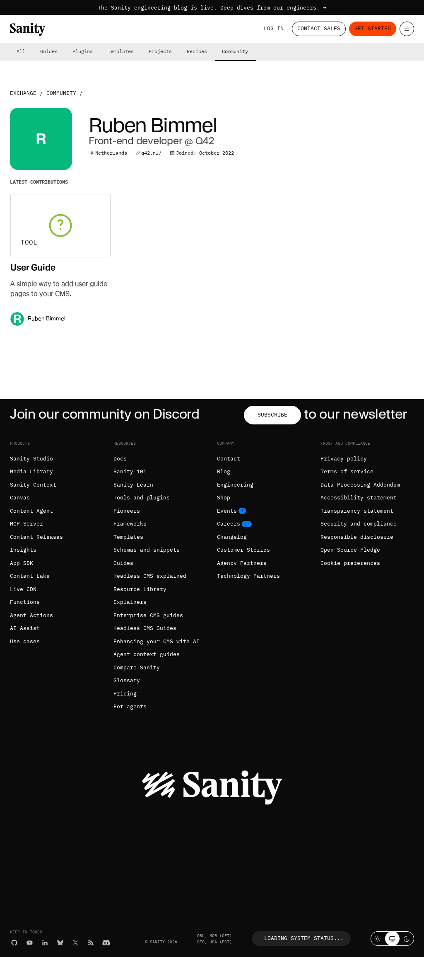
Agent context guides (146, 654)
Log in (274, 28)
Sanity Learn (133, 484)
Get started (372, 28)
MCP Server (26, 523)
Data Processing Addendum (360, 484)
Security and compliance (358, 523)
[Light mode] (378, 938)
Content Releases (36, 536)
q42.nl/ (151, 153)
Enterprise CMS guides (148, 615)
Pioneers (126, 510)
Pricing (125, 693)
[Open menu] (407, 29)
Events (227, 510)
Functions (25, 602)
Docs (120, 458)
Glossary (126, 680)
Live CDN (23, 589)
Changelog (232, 536)
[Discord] (106, 942)
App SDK (21, 563)
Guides (49, 51)
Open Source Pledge (350, 549)
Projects (160, 51)
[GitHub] (14, 942)
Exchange (23, 93)
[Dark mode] (407, 938)
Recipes (197, 51)
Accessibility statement (358, 497)
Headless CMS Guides (144, 628)
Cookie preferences (350, 563)
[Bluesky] (60, 942)
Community (235, 51)
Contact (228, 458)
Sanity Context (33, 484)
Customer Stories (243, 549)
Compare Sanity (136, 667)
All (21, 51)
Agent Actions (31, 615)
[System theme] (392, 938)
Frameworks (130, 523)
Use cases (25, 641)
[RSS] (91, 942)
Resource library (139, 589)
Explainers (130, 602)
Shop (223, 497)
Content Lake (30, 575)
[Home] (27, 29)
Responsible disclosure (356, 536)
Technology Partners (248, 575)
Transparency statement (356, 510)
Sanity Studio (31, 458)
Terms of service (346, 471)
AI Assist (25, 628)
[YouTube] (29, 942)
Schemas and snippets (146, 549)
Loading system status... (304, 938)
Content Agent (31, 510)
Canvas (20, 497)
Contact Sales (318, 28)
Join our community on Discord (105, 414)
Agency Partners (242, 563)
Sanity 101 (130, 471)
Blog (223, 471)
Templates (121, 51)
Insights (23, 549)
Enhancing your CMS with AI (156, 641)
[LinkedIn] (45, 942)
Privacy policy (343, 458)
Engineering (235, 484)
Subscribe (272, 414)
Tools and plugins (141, 497)
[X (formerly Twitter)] (75, 942)
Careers (228, 523)
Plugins (82, 51)
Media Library (31, 471)
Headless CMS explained (149, 575)
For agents (130, 706)
